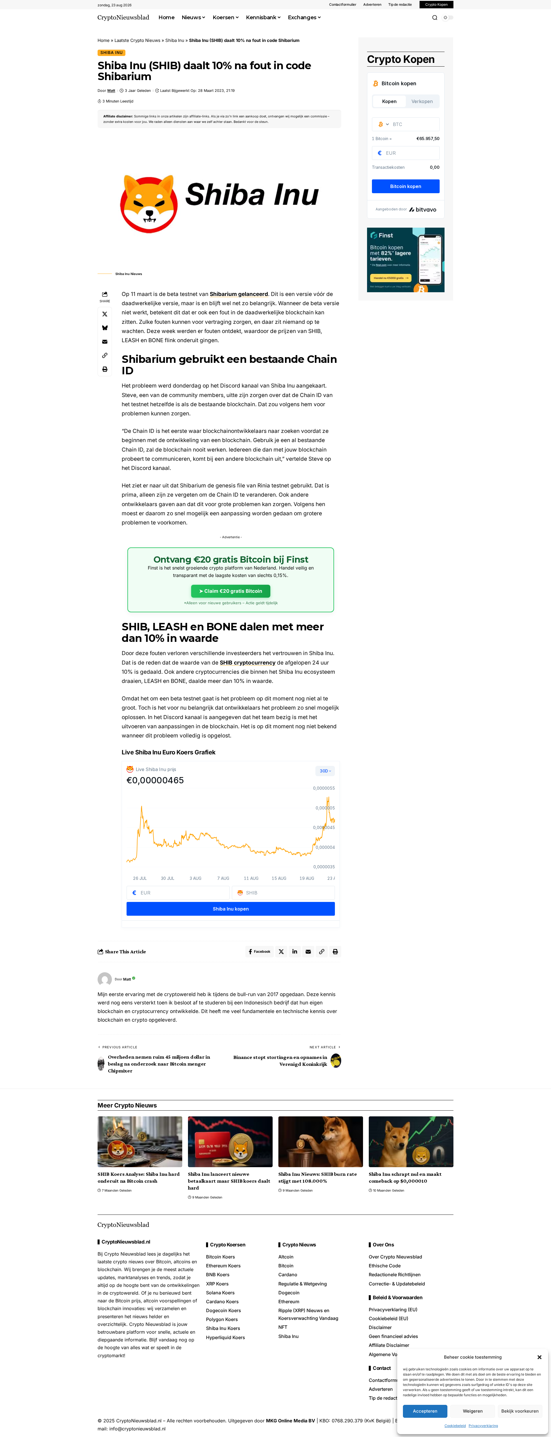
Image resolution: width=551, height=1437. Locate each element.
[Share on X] (105, 314)
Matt (111, 90)
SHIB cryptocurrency (248, 662)
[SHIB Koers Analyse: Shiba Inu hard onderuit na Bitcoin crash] (140, 1141)
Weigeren (473, 1411)
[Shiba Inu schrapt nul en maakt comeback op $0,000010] (411, 1141)
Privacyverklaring (483, 1426)
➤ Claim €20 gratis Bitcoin (230, 591)
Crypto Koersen (227, 1244)
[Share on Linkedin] (295, 951)
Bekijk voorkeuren (520, 1411)
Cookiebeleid (455, 1426)
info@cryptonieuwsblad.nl (137, 1429)
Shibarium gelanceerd (239, 294)
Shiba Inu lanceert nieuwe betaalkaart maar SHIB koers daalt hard (229, 1181)
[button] (539, 1357)
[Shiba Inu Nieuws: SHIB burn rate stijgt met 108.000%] (320, 1141)
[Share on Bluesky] (105, 327)
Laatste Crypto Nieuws (137, 40)
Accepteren (425, 1411)
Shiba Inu (174, 40)
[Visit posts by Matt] (105, 979)
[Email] (105, 341)
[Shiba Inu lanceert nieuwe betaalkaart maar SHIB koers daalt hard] (230, 1141)
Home (104, 40)
